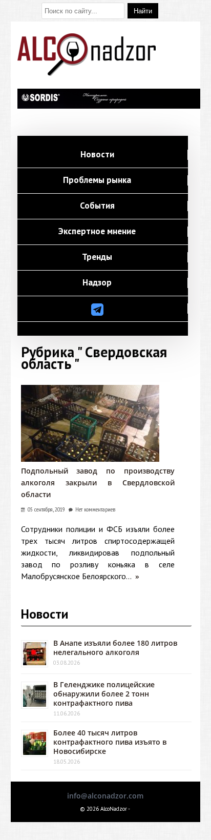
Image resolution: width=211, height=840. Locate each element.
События (97, 206)
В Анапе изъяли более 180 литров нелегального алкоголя (115, 647)
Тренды (97, 257)
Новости (97, 155)
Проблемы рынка (97, 180)
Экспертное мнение (97, 232)
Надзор (97, 283)
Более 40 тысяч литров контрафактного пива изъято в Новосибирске (109, 742)
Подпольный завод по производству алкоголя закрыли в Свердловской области (98, 482)
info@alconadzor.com (105, 796)
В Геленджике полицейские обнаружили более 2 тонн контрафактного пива (104, 694)
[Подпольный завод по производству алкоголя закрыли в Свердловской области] (90, 459)
